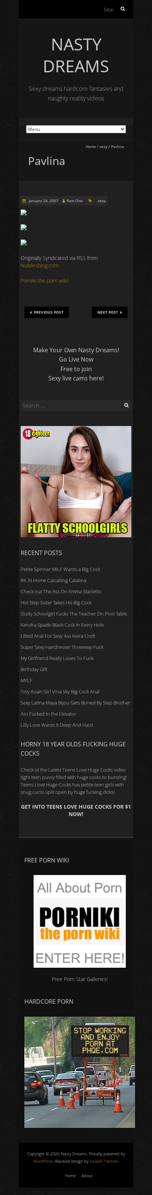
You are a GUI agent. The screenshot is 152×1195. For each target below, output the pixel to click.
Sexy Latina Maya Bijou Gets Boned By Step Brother (75, 702)
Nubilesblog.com (40, 265)
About (87, 1175)
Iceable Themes (104, 1161)
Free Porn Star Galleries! (80, 979)
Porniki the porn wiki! (45, 280)
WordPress (43, 1161)
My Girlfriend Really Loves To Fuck (57, 658)
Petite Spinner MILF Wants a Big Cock (60, 569)
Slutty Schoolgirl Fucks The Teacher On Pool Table (74, 613)
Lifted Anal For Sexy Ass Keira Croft (58, 636)
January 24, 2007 (43, 200)
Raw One (75, 200)
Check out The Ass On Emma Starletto (61, 591)
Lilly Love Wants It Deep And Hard (57, 725)
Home (91, 146)
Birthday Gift (34, 669)
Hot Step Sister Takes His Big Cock (56, 602)
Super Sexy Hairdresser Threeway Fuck (62, 647)
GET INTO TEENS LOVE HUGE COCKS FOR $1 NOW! (76, 810)
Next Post (107, 312)
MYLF (26, 680)
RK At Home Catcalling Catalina (53, 580)
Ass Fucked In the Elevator (48, 713)
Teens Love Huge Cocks (46, 784)
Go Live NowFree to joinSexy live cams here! (76, 368)
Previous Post (48, 312)
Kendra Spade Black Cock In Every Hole (62, 624)
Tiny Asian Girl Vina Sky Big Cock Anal (60, 691)
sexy (103, 146)
